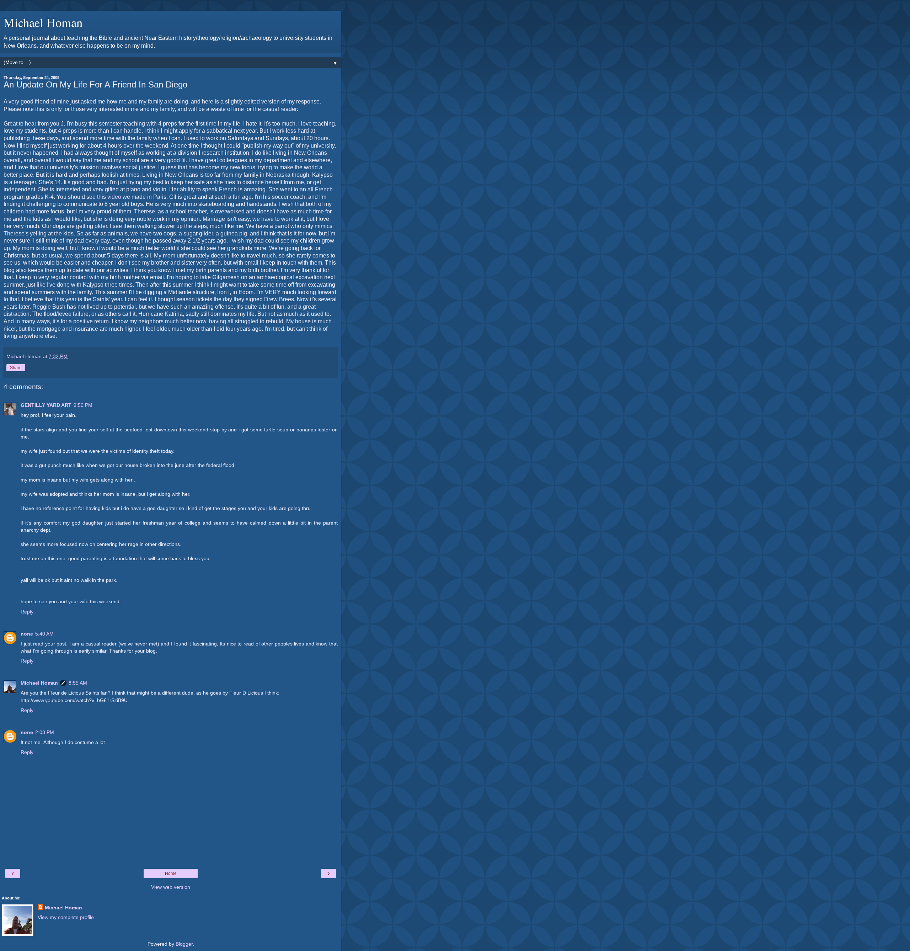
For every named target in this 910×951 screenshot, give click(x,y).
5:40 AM (44, 634)
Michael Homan (43, 22)
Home (171, 873)
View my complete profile (66, 917)
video (114, 197)
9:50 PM (83, 405)
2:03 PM (44, 732)
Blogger (184, 944)
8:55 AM (78, 683)
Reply (27, 612)
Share (16, 367)
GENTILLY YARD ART (46, 405)
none (27, 634)
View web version (170, 887)
